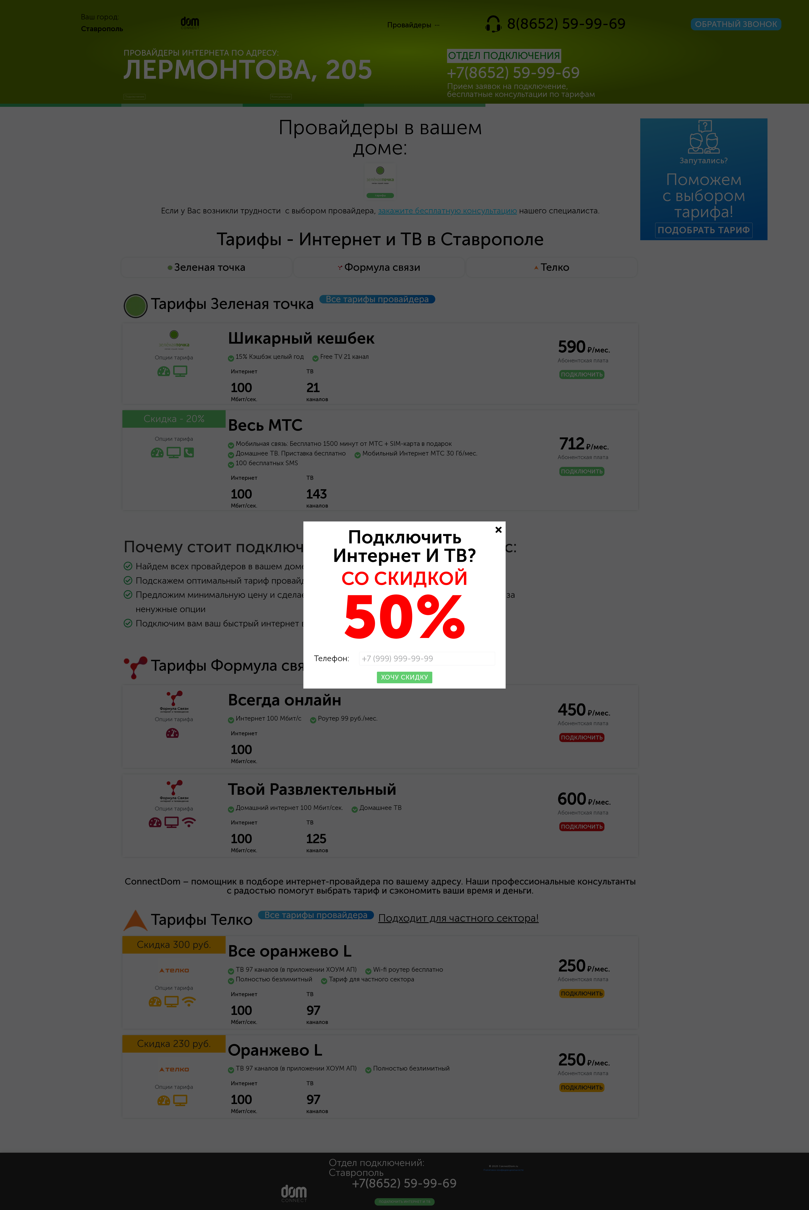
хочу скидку (404, 677)
